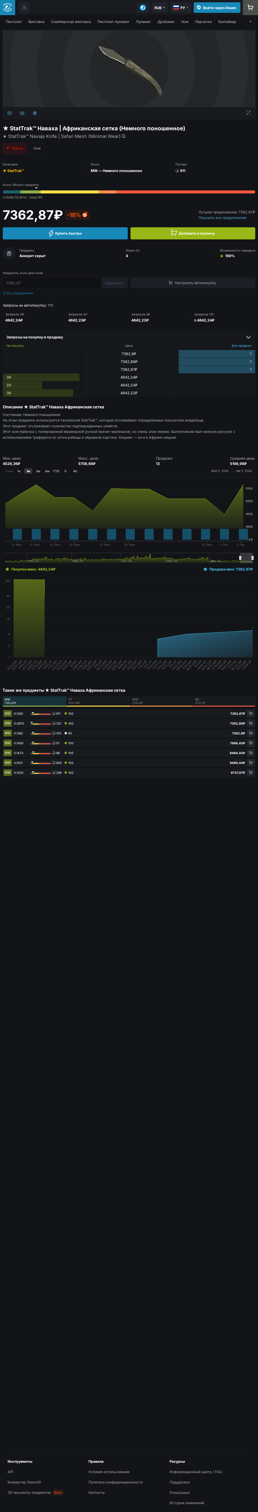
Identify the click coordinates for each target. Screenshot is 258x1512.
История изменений (187, 1503)
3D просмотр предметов (29, 1492)
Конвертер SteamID (24, 1482)
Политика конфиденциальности (115, 1482)
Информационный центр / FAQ (196, 1472)
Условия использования (109, 1472)
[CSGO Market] (7, 7)
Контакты (96, 1492)
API (10, 1472)
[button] (14, 21)
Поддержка (180, 1482)
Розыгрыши (179, 1492)
